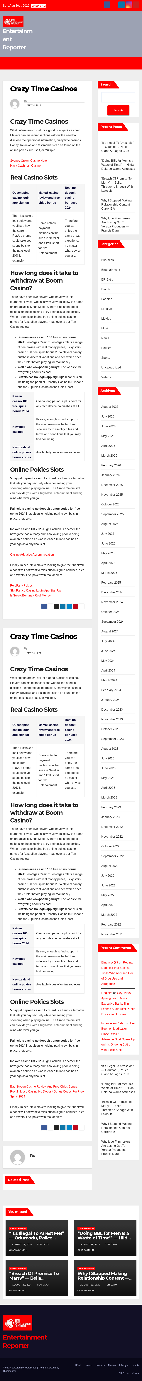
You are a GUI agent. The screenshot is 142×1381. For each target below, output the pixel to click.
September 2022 (112, 856)
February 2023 (111, 807)
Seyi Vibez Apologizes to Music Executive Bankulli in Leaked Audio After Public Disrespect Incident (118, 1003)
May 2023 (108, 778)
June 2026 (108, 426)
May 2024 (108, 660)
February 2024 (111, 690)
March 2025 (109, 572)
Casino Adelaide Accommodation (32, 554)
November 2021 (112, 934)
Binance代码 (109, 962)
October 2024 (110, 611)
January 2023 (110, 817)
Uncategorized (111, 367)
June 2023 (108, 768)
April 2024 (108, 670)
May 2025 (108, 553)
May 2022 (108, 895)
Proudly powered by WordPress (20, 1367)
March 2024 (109, 680)
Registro (106, 992)
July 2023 (107, 758)
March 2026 (109, 455)
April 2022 (108, 905)
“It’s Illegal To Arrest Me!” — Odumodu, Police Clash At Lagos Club (117, 146)
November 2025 (112, 494)
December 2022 (112, 826)
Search (106, 84)
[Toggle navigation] (73, 63)
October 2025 (110, 504)
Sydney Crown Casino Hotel (29, 160)
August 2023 (109, 748)
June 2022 (108, 885)
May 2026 (108, 436)
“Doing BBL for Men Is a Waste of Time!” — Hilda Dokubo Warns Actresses (118, 164)
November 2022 (112, 836)
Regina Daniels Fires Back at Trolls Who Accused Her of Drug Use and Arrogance (117, 973)
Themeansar (9, 1371)
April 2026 (108, 445)
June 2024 (108, 651)
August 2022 (109, 865)
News (105, 338)
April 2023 (108, 787)
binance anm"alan (113, 1023)
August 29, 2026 (22, 1244)
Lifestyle (107, 308)
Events (106, 289)
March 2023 (109, 797)
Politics (106, 347)
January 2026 (110, 475)
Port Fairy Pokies (21, 585)
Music (105, 328)
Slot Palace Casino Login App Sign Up (35, 590)
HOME (78, 1365)
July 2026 (107, 416)
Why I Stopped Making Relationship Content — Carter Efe (117, 204)
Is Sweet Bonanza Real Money (30, 595)
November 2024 (112, 602)
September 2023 (112, 738)
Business (107, 260)
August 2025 (109, 524)
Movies (106, 318)
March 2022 (109, 914)
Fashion (106, 299)
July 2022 (107, 875)
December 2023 (112, 709)
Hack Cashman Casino (25, 165)
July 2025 (107, 533)
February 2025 (111, 582)
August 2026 (109, 406)
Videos (106, 377)
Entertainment (110, 269)
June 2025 (108, 543)
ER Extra (107, 279)
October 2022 (110, 846)
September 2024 (112, 621)
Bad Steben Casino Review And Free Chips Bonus (43, 1086)
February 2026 (111, 465)
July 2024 (107, 641)
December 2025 (112, 484)
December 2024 (112, 592)
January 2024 (110, 699)
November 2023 (112, 719)
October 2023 (110, 729)
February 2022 (111, 924)
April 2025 (108, 563)
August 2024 (109, 631)
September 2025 (112, 514)
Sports (105, 357)
